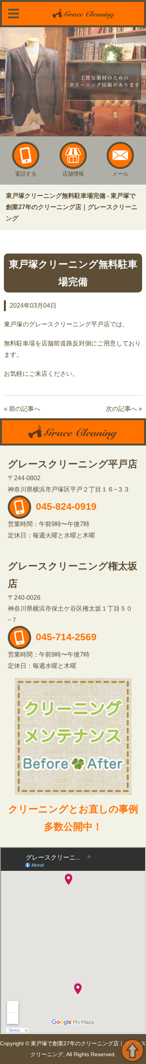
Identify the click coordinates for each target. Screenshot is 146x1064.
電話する (26, 174)
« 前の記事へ (22, 408)
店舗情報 (73, 174)
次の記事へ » (124, 408)
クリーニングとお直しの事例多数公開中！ (73, 817)
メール (120, 174)
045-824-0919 (65, 506)
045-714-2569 (65, 636)
